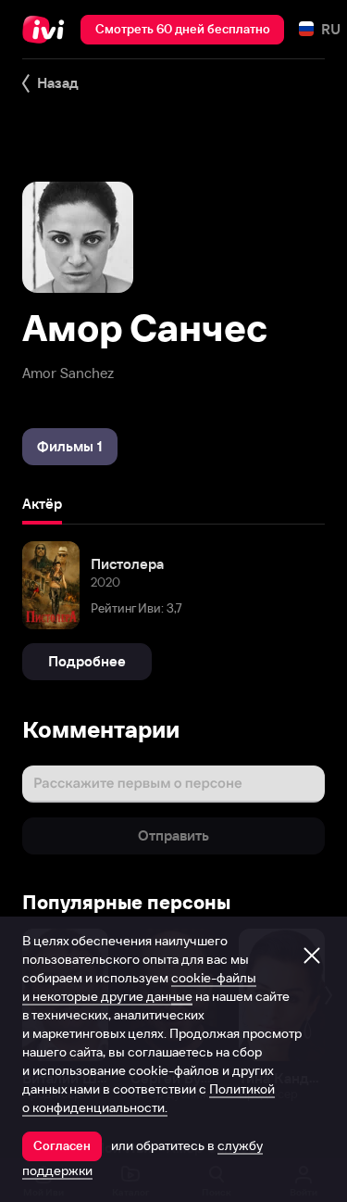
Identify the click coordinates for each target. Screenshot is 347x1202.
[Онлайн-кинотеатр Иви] (47, 29)
